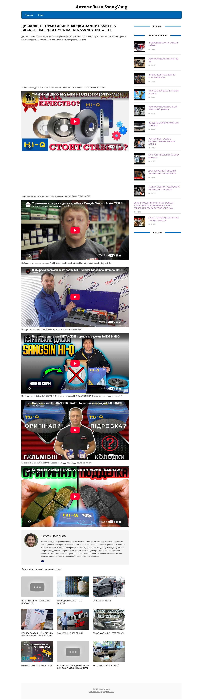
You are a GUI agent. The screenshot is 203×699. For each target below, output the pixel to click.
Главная (29, 14)
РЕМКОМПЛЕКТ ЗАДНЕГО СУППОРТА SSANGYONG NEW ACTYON (161, 141)
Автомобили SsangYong (101, 7)
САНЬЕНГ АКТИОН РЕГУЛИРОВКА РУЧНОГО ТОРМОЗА (163, 219)
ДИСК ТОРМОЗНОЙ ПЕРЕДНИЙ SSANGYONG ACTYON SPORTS (162, 172)
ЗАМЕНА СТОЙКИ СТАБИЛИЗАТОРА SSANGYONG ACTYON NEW (164, 188)
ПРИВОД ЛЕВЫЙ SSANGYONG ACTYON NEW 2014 (161, 76)
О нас (40, 14)
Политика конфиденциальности (101, 691)
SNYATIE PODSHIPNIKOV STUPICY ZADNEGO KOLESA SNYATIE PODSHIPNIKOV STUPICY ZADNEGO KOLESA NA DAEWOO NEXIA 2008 (153, 205)
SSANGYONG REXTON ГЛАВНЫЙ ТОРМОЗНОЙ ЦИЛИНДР (162, 108)
